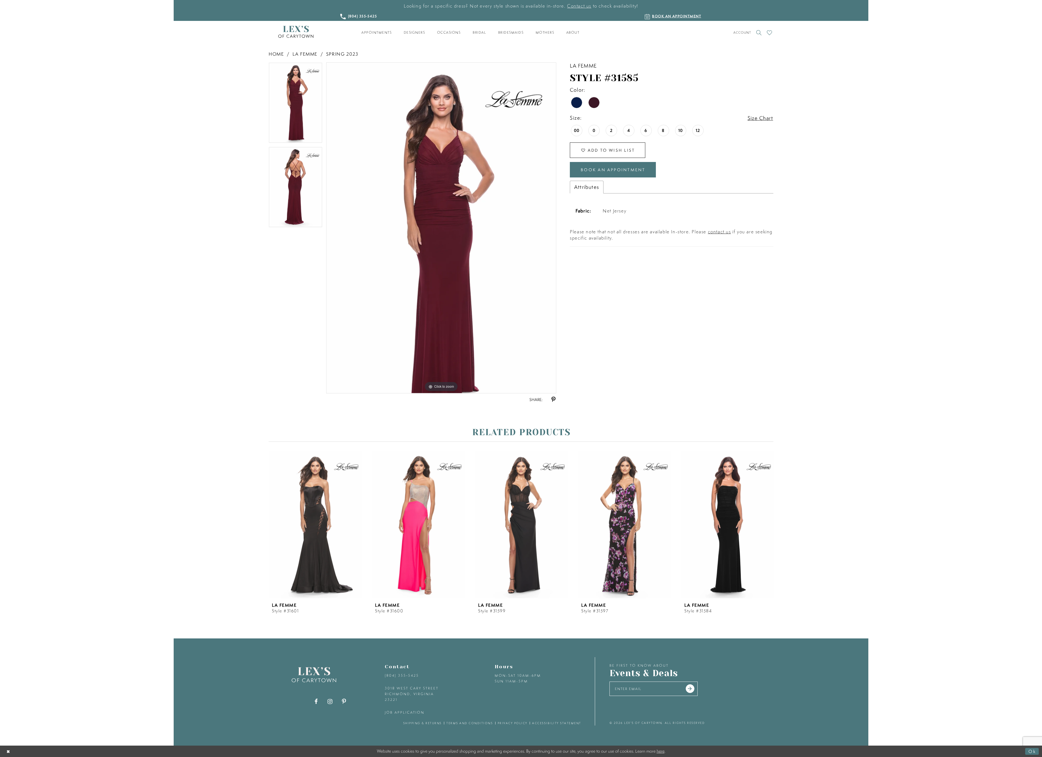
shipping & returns (422, 723)
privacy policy (513, 723)
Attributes (586, 186)
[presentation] (315, 525)
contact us (719, 231)
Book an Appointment (613, 170)
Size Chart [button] (760, 118)
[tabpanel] (295, 104)
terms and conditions (469, 723)
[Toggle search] (759, 33)
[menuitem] (376, 32)
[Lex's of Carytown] (295, 32)
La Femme (305, 54)
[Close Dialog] (8, 751)
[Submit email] (690, 688)
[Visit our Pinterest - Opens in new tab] (344, 701)
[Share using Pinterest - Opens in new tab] (553, 399)
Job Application (404, 712)
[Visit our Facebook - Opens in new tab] (316, 701)
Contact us (579, 6)
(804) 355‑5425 (402, 675)
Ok (1032, 751)
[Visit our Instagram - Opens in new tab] (330, 701)
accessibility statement (556, 723)
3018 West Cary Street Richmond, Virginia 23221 (412, 694)
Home (276, 54)
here (661, 751)
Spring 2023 (342, 54)
